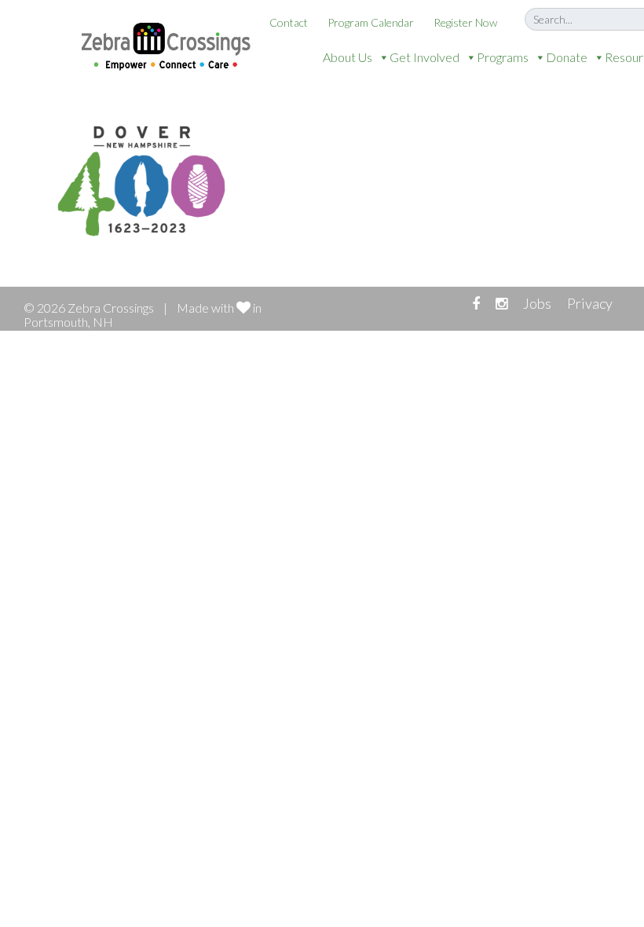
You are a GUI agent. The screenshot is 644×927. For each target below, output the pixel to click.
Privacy (590, 303)
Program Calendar (370, 22)
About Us (347, 56)
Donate (566, 56)
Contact (288, 22)
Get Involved (424, 56)
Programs (503, 56)
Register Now (465, 22)
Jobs (537, 303)
